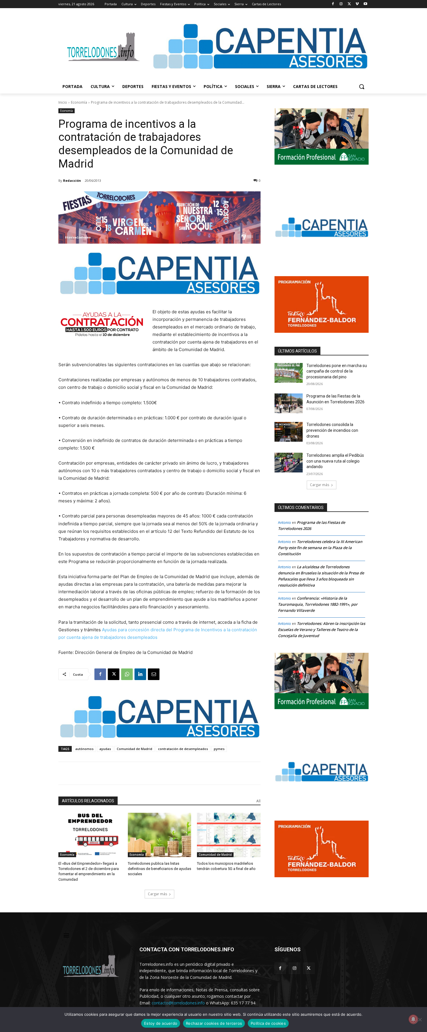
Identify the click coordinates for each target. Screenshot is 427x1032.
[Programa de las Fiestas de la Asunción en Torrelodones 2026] (288, 403)
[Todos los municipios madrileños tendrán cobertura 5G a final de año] (229, 835)
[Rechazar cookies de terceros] (420, 1019)
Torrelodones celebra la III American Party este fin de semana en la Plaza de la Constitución (320, 547)
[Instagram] (341, 4)
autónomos (84, 749)
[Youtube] (365, 4)
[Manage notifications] (413, 1019)
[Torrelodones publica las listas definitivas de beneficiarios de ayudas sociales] (159, 835)
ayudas (105, 749)
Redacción (72, 180)
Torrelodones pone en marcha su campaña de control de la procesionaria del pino (336, 371)
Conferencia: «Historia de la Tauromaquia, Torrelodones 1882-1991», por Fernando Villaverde (318, 604)
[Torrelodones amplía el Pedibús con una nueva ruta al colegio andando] (288, 462)
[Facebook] (333, 4)
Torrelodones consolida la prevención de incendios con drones (332, 430)
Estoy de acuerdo (160, 1023)
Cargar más (157, 893)
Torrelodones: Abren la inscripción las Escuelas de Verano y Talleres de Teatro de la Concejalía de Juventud (321, 629)
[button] (362, 87)
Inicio (62, 102)
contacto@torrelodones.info (178, 1003)
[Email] (153, 674)
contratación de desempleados (183, 749)
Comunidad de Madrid (134, 749)
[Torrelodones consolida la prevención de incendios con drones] (288, 432)
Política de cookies (268, 1023)
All (258, 801)
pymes (219, 749)
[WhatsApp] (127, 674)
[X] (349, 4)
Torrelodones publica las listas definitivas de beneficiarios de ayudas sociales (159, 868)
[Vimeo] (357, 4)
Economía (79, 102)
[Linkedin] (140, 674)
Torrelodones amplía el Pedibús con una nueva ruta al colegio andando (335, 461)
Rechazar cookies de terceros (214, 1023)
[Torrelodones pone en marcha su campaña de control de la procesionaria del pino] (288, 373)
